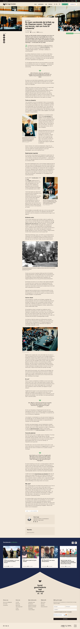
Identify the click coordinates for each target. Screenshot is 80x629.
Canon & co (41, 32)
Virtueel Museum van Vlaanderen (41, 473)
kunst (40, 585)
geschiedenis (40, 587)
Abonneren (65, 4)
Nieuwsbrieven (30, 603)
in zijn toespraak (47, 116)
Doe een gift (72, 4)
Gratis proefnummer (44, 606)
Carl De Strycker (6, 566)
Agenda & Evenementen (32, 605)
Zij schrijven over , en (68, 561)
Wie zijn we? (18, 603)
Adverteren (43, 605)
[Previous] (73, 543)
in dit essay (45, 65)
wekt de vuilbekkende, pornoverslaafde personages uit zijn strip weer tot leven (30, 562)
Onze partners (5, 605)
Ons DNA (17, 602)
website (29, 180)
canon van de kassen (40, 429)
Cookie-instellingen (31, 609)
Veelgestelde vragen (31, 602)
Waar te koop (43, 602)
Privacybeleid (30, 608)
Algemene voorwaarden (32, 606)
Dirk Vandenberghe (45, 566)
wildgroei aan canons (34, 428)
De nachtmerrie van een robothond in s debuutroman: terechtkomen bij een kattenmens (49, 562)
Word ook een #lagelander (7, 602)
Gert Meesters (25, 566)
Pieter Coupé (29, 30)
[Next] (76, 543)
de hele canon (35, 177)
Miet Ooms (62, 566)
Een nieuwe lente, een (10, 561)
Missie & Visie (18, 605)
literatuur (40, 591)
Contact (17, 608)
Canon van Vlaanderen (45, 46)
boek (28, 179)
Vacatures (17, 609)
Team (19, 606)
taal (40, 589)
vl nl (40, 593)
